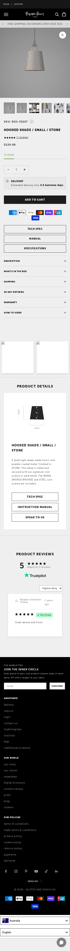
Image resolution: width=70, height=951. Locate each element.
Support (18, 4)
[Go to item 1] (9, 108)
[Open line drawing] (35, 416)
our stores (10, 770)
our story (10, 764)
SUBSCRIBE (57, 686)
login (7, 717)
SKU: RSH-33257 (16, 121)
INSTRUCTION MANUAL (35, 507)
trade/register (13, 729)
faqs (6, 741)
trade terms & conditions (20, 830)
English (33, 881)
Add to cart (35, 199)
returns (8, 711)
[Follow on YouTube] (36, 871)
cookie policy (12, 842)
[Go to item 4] (46, 108)
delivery (9, 704)
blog (7, 801)
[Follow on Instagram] (16, 871)
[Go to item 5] (59, 108)
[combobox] (35, 920)
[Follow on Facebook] (6, 871)
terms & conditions (16, 824)
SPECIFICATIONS (35, 248)
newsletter (10, 776)
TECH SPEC (35, 228)
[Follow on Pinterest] (26, 871)
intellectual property (17, 748)
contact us (11, 723)
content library (13, 789)
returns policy (13, 848)
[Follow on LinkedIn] (56, 871)
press (7, 795)
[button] (18, 357)
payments (10, 854)
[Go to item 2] (21, 108)
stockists (9, 735)
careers (8, 807)
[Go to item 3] (34, 108)
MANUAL (35, 238)
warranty (9, 860)
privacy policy (13, 836)
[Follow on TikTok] (46, 871)
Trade (6, 4)
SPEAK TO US (34, 517)
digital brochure (14, 782)
